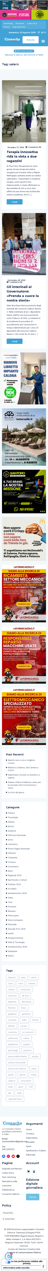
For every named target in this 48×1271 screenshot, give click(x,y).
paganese (13, 1047)
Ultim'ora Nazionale (17, 838)
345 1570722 (8, 1152)
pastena (27, 1053)
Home (29, 1132)
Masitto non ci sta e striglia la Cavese (21, 764)
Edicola (32, 1199)
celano (11, 992)
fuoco (23, 1010)
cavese (31, 986)
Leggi (14, 204)
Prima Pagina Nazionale (19, 851)
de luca (25, 998)
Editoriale (12, 927)
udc (9, 1095)
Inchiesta (12, 833)
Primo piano (13, 918)
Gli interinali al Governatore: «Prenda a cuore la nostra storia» (23, 296)
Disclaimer (20, 23)
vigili (19, 1095)
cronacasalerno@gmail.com (12, 1144)
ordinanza (13, 1041)
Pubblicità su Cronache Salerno (10, 1194)
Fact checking (9, 1179)
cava (20, 986)
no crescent (28, 1035)
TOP (31, 1089)
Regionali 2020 (14, 878)
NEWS (11, 1028)
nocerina (12, 1035)
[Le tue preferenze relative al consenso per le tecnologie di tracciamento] (43, 1266)
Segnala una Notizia (12, 1171)
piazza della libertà (17, 1059)
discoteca (26, 1004)
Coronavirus (13, 869)
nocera (23, 1028)
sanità (11, 936)
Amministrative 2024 (17, 949)
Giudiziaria (12, 954)
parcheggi (13, 1053)
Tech (10, 905)
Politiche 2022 (14, 887)
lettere (35, 1022)
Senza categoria (15, 923)
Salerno (11, 824)
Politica (11, 816)
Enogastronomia (15, 940)
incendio (12, 1022)
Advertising (8, 23)
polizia (35, 1059)
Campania (12, 860)
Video (10, 900)
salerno (11, 1083)
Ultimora (12, 856)
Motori (11, 829)
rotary (34, 1077)
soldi (10, 1089)
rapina (22, 1077)
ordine (26, 1041)
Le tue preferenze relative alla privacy (26, 1265)
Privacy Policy (8, 1216)
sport (20, 1089)
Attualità (12, 891)
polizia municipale (17, 1065)
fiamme (11, 1010)
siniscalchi (26, 1083)
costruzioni (25, 992)
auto (23, 980)
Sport (10, 873)
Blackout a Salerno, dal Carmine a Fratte (23, 771)
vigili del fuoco (15, 1101)
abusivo (12, 980)
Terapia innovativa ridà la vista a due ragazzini (22, 159)
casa (10, 986)
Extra (10, 842)
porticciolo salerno (17, 1071)
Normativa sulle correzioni (9, 1186)
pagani (26, 1047)
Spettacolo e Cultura (17, 882)
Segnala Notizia (18, 27)
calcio (34, 980)
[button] (43, 41)
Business (12, 914)
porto (34, 1071)
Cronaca (11, 865)
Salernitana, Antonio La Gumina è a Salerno (24, 56)
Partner (6, 27)
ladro (24, 1022)
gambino (26, 1016)
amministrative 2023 (17, 896)
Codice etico (32, 23)
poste (11, 1077)
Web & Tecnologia (16, 945)
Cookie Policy (9, 1222)
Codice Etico (8, 1175)
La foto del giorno (16, 795)
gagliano (12, 1016)
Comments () (34, 150)
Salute (11, 958)
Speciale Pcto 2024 (17, 931)
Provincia (12, 909)
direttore (12, 1004)
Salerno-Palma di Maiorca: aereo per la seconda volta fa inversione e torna (24, 788)
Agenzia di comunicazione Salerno (24, 1255)
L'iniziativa (12, 847)
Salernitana (31, 1140)
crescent (12, 998)
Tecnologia (13, 820)
